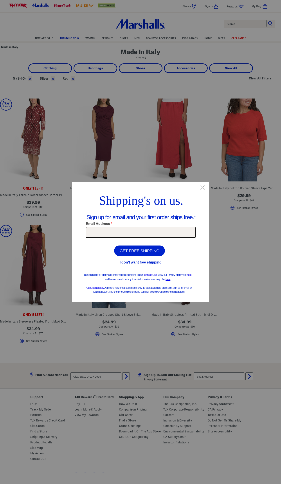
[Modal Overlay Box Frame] (140, 242)
